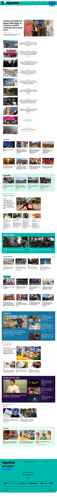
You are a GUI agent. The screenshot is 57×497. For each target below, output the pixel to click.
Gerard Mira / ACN (43, 399)
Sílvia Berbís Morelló (9, 32)
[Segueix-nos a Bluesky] (13, 466)
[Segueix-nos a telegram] (8, 466)
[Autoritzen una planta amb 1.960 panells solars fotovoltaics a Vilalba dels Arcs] (10, 44)
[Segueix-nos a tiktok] (11, 466)
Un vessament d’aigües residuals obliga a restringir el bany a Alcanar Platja (28, 91)
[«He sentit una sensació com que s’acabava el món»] (9, 161)
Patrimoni (28, 60)
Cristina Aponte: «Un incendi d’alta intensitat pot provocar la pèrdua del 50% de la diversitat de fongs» (14, 332)
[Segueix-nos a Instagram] (6, 466)
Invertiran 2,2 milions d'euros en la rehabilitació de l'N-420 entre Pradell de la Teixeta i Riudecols (8, 268)
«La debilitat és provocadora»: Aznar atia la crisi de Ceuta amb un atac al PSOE (22, 304)
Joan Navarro (44, 154)
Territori (36, 5)
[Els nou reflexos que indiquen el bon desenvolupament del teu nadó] (10, 435)
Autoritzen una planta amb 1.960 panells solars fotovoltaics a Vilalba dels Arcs (28, 44)
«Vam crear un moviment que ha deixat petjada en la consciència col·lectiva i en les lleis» (7, 226)
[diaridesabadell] (13, 483)
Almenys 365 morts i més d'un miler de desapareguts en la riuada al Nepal (34, 303)
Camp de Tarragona (7, 256)
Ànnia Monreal (28, 121)
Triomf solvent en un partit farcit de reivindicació (21, 287)
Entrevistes (8, 195)
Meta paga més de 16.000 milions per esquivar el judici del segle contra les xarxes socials (11, 420)
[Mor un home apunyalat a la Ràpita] (9, 144)
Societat (28, 50)
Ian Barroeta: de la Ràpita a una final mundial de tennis (47, 167)
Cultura (4, 32)
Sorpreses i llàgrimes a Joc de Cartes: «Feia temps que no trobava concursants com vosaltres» (47, 382)
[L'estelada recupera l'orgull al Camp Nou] (9, 282)
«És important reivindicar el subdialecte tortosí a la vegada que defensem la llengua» (36, 225)
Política (4, 301)
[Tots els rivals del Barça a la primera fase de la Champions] (35, 282)
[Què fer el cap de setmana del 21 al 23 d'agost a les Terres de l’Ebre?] (33, 180)
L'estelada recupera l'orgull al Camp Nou (8, 287)
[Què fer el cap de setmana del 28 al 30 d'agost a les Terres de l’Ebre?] (8, 180)
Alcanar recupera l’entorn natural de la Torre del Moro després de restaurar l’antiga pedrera (34, 151)
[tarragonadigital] (33, 483)
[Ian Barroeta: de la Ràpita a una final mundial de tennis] (48, 161)
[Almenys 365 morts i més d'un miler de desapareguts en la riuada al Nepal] (35, 297)
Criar (5, 428)
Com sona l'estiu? (28, 120)
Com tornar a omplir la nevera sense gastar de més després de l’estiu (9, 351)
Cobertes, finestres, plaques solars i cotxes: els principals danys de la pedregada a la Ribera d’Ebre (28, 101)
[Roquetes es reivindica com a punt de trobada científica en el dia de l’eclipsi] (35, 161)
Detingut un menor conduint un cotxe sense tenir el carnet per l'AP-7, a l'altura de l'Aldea (28, 82)
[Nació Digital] (10, 3)
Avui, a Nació (7, 276)
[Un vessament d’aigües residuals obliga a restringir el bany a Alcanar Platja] (10, 92)
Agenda (6, 175)
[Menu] (2, 6)
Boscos (4, 329)
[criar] (51, 483)
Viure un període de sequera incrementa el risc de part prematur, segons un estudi (9, 371)
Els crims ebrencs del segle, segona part (13, 249)
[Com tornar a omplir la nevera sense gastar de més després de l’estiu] (28, 353)
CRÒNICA (8, 165)
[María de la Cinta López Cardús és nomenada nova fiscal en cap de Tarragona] (33, 261)
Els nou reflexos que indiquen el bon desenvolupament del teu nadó (10, 442)
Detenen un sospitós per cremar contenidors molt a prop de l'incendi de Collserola (47, 304)
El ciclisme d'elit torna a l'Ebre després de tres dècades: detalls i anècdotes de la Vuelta (28, 72)
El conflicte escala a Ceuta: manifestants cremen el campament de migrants (47, 287)
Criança (37, 440)
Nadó (4, 440)
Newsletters (44, 0)
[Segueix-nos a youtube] (9, 466)
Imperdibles (9, 235)
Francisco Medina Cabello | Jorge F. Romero (46, 338)
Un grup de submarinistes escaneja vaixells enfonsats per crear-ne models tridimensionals (28, 63)
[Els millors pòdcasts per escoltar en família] (43, 435)
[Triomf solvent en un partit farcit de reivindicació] (22, 282)
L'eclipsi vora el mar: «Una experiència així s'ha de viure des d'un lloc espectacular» (47, 151)
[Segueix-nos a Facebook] (3, 466)
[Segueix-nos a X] (4, 466)
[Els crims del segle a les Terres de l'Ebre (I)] (41, 242)
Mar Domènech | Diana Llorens (40, 444)
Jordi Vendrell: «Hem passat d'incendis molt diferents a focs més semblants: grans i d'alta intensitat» (47, 318)
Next (5, 406)
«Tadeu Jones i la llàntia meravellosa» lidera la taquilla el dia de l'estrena (47, 397)
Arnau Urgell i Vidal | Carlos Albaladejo (28, 131)
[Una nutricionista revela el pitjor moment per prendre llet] (22, 364)
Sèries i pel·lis (43, 387)
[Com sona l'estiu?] (10, 120)
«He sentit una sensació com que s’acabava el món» (9, 167)
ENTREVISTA (8, 329)
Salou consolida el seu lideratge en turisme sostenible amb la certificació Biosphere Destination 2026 (45, 268)
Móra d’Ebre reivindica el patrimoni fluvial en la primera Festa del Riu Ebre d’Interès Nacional (20, 186)
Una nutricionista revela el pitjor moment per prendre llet (21, 371)
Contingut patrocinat (6, 347)
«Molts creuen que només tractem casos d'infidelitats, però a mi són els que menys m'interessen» (17, 224)
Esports (28, 69)
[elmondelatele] (43, 483)
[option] (8, 183)
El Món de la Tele (11, 378)
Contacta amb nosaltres (6, 469)
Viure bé (7, 345)
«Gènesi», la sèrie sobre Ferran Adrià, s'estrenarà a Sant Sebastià (14, 396)
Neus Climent (18, 289)
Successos (5, 248)
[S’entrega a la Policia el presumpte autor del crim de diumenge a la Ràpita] (10, 111)
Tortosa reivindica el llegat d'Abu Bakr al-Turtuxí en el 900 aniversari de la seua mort (12, 25)
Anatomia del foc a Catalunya (28, 129)
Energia (42, 333)
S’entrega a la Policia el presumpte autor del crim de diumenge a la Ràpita (28, 110)
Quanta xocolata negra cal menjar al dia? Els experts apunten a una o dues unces (34, 371)
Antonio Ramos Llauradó (19, 270)
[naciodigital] (5, 483)
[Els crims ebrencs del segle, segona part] (15, 242)
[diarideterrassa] (22, 483)
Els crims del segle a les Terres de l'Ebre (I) (40, 249)
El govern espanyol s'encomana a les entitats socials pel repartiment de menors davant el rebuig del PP (8, 304)
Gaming (21, 418)
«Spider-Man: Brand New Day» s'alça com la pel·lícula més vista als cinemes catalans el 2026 (47, 390)
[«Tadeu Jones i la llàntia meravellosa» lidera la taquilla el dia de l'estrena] (34, 398)
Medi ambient (28, 41)
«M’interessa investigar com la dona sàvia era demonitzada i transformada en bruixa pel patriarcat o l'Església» (26, 224)
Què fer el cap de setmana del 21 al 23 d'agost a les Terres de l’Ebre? (33, 186)
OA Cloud (53, 490)
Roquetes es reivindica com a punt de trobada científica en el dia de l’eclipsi (34, 167)
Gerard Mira (5, 307)
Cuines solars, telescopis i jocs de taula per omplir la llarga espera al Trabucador (21, 167)
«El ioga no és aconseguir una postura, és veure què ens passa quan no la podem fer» (8, 204)
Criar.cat (4, 444)
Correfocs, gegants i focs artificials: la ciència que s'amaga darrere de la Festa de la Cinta (21, 151)
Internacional (31, 301)
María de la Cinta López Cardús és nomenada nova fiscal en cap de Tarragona (32, 267)
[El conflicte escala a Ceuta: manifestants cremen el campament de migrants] (48, 282)
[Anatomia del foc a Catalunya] (10, 130)
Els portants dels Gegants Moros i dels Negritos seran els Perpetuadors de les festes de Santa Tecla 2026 (20, 268)
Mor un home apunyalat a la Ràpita (8, 150)
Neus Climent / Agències (32, 305)
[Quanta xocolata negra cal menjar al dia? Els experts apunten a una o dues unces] (35, 364)
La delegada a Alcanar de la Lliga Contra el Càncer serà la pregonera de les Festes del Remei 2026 (28, 53)
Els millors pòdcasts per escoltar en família (43, 442)
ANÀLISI (46, 333)
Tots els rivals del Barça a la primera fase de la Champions (34, 287)
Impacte (7, 313)
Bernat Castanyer (28, 113)
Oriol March (5, 289)
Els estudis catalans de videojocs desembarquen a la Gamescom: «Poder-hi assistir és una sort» (27, 420)
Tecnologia (5, 418)
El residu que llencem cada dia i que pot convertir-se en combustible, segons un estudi (47, 335)
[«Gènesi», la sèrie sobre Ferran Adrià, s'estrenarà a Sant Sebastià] (15, 386)
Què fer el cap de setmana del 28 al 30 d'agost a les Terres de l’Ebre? (8, 186)
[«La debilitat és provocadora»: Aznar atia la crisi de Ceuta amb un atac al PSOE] (22, 297)
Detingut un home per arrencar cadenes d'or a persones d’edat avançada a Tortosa (11, 35)
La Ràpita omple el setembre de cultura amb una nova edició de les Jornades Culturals (45, 186)
